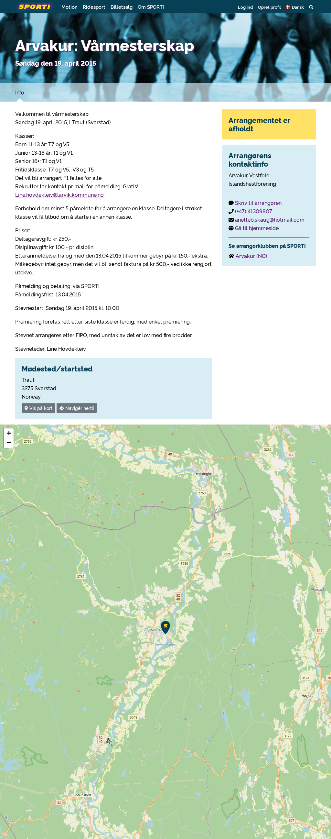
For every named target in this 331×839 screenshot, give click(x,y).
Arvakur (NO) (251, 255)
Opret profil (269, 7)
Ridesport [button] (94, 6)
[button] (294, 6)
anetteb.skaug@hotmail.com (269, 219)
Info (19, 92)
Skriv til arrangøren (258, 202)
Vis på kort (40, 408)
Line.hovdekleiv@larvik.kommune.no (60, 194)
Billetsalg (122, 6)
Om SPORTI (151, 6)
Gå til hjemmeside (257, 227)
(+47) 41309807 (253, 211)
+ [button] (9, 433)
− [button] (9, 443)
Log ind (245, 7)
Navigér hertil (79, 408)
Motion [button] (69, 6)
